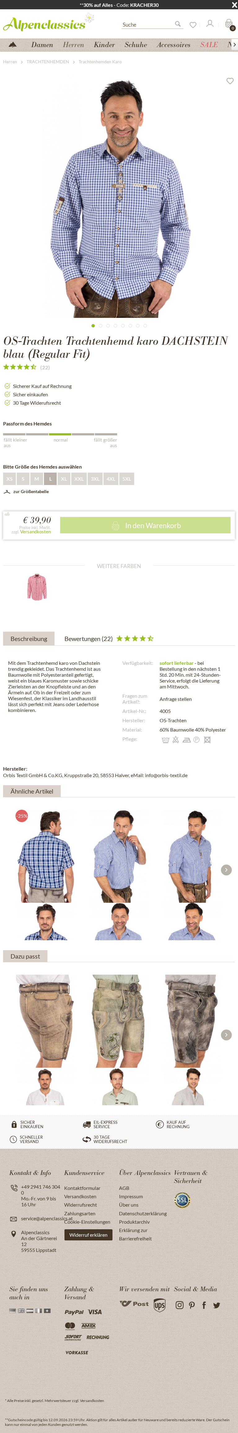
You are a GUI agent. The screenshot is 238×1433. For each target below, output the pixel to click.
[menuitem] (152, 24)
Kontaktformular (82, 1188)
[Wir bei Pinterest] (191, 1305)
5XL (126, 479)
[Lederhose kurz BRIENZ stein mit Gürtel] (192, 1021)
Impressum (131, 1196)
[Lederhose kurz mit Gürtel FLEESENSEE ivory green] (119, 1021)
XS (10, 479)
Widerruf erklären (88, 1235)
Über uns (129, 1205)
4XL (111, 479)
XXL (79, 479)
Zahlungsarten (79, 1213)
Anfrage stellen (176, 699)
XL (64, 479)
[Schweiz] (47, 1311)
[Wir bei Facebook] (204, 1305)
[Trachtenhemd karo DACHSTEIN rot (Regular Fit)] (42, 587)
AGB (124, 1188)
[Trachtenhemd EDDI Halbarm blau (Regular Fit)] (46, 856)
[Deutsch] (12, 1311)
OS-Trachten (173, 720)
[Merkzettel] (191, 25)
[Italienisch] (38, 1311)
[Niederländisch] (30, 1311)
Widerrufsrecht (80, 1205)
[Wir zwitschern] (216, 1305)
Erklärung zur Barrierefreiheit (135, 1234)
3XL (95, 479)
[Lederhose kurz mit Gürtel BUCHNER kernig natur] (46, 1021)
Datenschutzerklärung (143, 1213)
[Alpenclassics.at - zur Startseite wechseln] (51, 21)
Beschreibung (29, 638)
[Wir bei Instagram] (179, 1305)
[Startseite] (15, 43)
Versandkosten (35, 531)
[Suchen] (180, 25)
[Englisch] (21, 1311)
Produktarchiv (134, 1222)
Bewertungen (88, 638)
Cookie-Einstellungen (87, 1222)
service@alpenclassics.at (47, 1218)
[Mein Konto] (209, 25)
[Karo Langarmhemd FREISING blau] (192, 856)
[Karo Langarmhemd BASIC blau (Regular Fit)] (119, 856)
